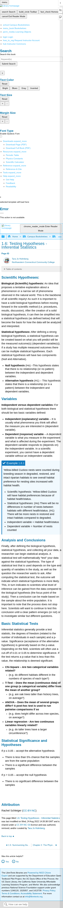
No (17, 861)
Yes (7, 861)
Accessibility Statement (31, 893)
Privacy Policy (49, 890)
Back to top (6, 836)
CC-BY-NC (29, 810)
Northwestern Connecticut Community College (33, 262)
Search (5, 904)
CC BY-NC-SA (23, 825)
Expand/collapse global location (60, 236)
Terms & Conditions (11, 893)
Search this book (8, 54)
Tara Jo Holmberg (20, 259)
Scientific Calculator (15, 162)
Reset (4, 84)
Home (15, 236)
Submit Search (9, 64)
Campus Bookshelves (37, 236)
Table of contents (14, 269)
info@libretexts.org (33, 896)
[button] (10, 183)
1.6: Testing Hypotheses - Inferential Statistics (38, 818)
